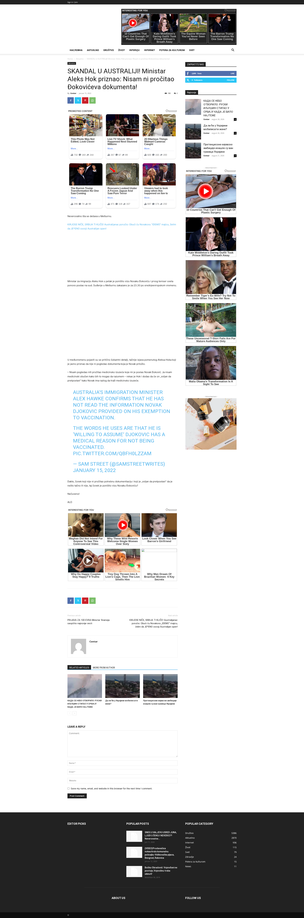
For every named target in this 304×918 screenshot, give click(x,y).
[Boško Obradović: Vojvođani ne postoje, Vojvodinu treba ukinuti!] (134, 871)
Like (232, 73)
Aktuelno (93, 50)
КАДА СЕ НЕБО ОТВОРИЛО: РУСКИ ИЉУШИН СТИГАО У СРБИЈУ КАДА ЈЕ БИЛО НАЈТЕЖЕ (84, 703)
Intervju (134, 50)
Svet (191, 50)
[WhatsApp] (92, 100)
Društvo (108, 50)
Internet (149, 50)
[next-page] (74, 713)
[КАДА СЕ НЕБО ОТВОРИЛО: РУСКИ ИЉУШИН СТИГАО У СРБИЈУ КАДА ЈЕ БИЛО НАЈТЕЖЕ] (84, 686)
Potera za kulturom (172, 50)
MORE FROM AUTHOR (104, 667)
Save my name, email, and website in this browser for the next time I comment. (111, 788)
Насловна (76, 50)
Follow (230, 80)
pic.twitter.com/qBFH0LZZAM (112, 453)
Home (70, 58)
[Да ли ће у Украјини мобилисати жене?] (122, 686)
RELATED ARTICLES (79, 667)
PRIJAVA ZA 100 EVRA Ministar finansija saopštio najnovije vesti (88, 622)
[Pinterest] (85, 100)
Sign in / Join (72, 2)
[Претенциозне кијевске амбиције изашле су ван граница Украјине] (160, 686)
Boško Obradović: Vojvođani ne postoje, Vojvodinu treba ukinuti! (161, 870)
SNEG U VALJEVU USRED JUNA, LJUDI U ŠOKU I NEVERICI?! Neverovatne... (161, 835)
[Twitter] (78, 100)
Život (121, 50)
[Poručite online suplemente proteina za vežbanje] (211, 424)
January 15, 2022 (94, 470)
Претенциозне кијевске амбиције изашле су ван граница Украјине (218, 148)
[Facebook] (70, 100)
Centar (73, 93)
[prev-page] (69, 713)
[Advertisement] (122, 257)
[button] (233, 50)
